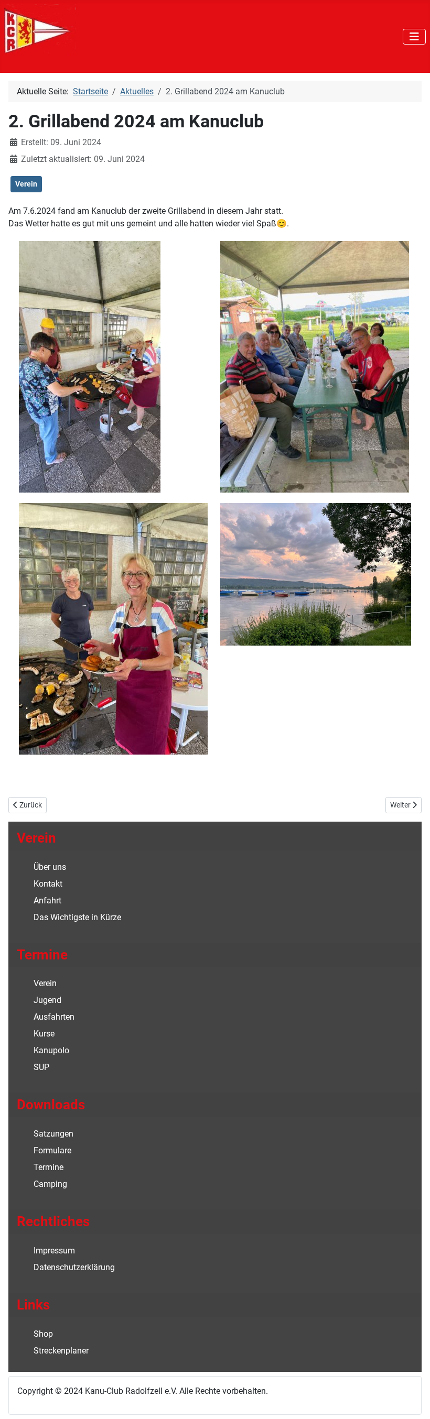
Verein (26, 184)
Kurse (44, 1034)
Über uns (50, 867)
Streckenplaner (61, 1351)
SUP (41, 1067)
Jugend (47, 1000)
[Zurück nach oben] (412, 1400)
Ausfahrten (54, 1017)
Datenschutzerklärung (74, 1267)
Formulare (52, 1150)
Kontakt (48, 884)
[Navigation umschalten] (414, 37)
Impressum (54, 1251)
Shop (43, 1334)
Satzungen (53, 1134)
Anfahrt (47, 900)
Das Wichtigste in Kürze (77, 917)
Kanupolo (51, 1050)
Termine (48, 1167)
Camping (50, 1184)
